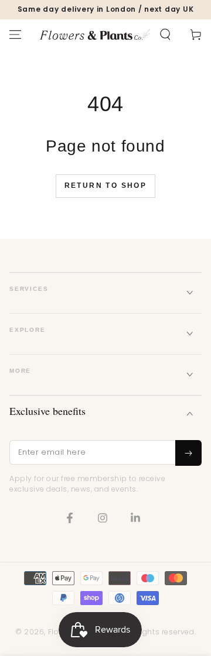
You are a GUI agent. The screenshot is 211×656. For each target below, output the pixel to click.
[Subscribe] (188, 453)
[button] (165, 34)
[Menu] (15, 34)
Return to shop (105, 185)
